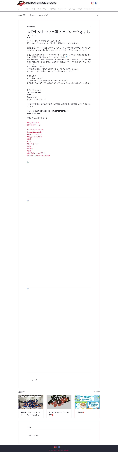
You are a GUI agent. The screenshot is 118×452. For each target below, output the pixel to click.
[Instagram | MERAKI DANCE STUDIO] (92, 3)
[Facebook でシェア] (28, 380)
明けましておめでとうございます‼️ (59, 413)
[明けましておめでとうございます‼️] (59, 402)
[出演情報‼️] (87, 402)
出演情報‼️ (81, 412)
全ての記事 (21, 15)
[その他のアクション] (90, 27)
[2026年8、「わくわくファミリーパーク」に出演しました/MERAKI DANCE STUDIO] (30, 402)
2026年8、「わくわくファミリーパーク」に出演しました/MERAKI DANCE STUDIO (30, 413)
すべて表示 (97, 391)
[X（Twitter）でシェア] (32, 380)
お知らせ (31, 15)
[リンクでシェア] (36, 380)
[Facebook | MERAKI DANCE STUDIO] (96, 3)
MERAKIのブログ (43, 15)
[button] (97, 15)
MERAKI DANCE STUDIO (41, 2)
